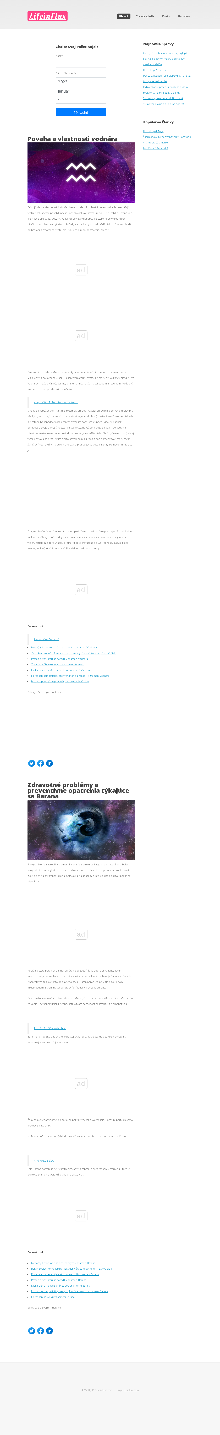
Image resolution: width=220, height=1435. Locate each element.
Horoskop (184, 16)
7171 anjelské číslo (44, 1160)
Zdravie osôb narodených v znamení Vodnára (57, 664)
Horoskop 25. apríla (154, 70)
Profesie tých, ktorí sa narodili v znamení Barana (58, 1280)
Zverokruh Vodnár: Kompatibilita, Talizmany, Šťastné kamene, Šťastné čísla (73, 653)
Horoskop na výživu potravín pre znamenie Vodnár (60, 681)
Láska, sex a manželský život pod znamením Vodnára (61, 670)
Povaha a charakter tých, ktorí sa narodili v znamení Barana (65, 1274)
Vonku (166, 16)
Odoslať (81, 112)
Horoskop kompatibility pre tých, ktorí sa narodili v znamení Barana (69, 1291)
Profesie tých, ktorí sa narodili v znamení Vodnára (59, 658)
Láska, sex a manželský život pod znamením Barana (61, 1285)
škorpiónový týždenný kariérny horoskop (167, 136)
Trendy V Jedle (145, 16)
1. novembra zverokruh (46, 639)
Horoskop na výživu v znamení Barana (53, 1297)
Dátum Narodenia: (66, 73)
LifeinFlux (47, 16)
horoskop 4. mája (153, 131)
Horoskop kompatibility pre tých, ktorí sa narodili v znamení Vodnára (70, 675)
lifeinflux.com (131, 1390)
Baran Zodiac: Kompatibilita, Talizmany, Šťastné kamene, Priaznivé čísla (71, 1268)
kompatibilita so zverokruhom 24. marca (56, 402)
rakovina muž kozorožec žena (50, 1028)
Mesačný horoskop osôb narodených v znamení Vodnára (64, 647)
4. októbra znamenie (155, 142)
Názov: (59, 55)
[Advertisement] (81, 488)
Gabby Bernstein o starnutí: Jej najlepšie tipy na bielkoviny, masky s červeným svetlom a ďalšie (166, 58)
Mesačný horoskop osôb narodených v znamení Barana (63, 1263)
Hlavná (123, 16)
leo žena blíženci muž (155, 148)
